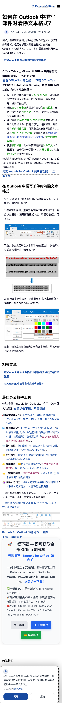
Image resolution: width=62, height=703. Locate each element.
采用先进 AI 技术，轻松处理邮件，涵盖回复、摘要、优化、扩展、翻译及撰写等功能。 (32, 419)
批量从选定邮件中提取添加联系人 (41, 482)
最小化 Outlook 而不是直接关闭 (31, 468)
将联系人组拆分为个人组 (19, 486)
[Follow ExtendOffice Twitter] (12, 664)
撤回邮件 (23, 445)
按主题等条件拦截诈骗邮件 (42, 445)
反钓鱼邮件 (46, 473)
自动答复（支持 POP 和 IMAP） (37, 428)
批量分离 (33, 454)
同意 (16, 696)
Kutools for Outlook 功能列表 (20, 528)
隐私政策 (18, 689)
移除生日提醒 (41, 486)
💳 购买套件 (31, 630)
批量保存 (23, 454)
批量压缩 (44, 454)
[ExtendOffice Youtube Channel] (19, 664)
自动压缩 (25, 459)
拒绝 (42, 696)
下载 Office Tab (45, 80)
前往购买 (16, 532)
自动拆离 (14, 459)
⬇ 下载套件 (41, 621)
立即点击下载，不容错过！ (31, 408)
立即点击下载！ (34, 578)
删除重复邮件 (13, 449)
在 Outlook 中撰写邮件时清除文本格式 (25, 60)
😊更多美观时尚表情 (29, 463)
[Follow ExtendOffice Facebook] (5, 664)
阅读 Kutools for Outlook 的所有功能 (25, 171)
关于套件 (19, 621)
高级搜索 (26, 449)
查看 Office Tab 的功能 (17, 80)
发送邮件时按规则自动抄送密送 (36, 432)
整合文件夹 (38, 449)
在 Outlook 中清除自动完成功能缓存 (24, 383)
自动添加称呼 (33, 436)
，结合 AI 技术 (40, 95)
